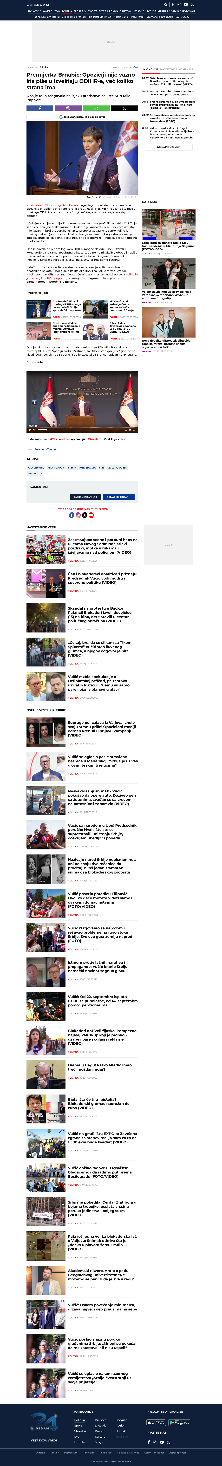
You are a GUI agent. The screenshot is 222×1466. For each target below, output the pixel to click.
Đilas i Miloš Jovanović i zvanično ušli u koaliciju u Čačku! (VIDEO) (123, 327)
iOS (52, 439)
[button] (82, 403)
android (64, 439)
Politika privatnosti (128, 1452)
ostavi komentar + (119, 497)
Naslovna (31, 67)
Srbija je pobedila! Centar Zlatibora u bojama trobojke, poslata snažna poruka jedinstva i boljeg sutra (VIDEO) (102, 1208)
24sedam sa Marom (74, 17)
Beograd (122, 1420)
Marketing (88, 1452)
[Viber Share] (68, 108)
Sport (78, 11)
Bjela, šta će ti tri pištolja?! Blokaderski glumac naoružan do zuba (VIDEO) (99, 1104)
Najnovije (34, 11)
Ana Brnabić (36, 467)
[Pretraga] (165, 5)
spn (101, 467)
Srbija (175, 11)
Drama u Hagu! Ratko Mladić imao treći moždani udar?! (100, 1067)
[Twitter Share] (124, 108)
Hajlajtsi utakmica (100, 17)
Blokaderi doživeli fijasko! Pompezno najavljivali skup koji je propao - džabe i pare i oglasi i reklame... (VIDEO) (102, 1037)
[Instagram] (179, 4)
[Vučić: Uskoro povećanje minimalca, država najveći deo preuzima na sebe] (45, 1314)
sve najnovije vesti (169, 147)
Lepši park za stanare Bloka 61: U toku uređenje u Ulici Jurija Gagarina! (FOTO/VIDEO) (168, 246)
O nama (40, 1452)
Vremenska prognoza (160, 17)
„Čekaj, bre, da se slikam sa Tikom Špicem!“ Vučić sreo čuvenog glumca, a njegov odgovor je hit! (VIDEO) (99, 649)
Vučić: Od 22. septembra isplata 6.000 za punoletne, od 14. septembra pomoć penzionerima (103, 1001)
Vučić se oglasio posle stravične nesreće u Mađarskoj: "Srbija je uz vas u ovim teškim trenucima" (103, 761)
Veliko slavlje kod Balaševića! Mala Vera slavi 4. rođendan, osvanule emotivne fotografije (166, 295)
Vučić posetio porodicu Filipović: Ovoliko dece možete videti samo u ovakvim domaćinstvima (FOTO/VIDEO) (101, 900)
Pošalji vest (105, 1452)
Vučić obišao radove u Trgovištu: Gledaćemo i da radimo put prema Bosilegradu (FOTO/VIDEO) (100, 1172)
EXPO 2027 (182, 17)
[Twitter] (192, 4)
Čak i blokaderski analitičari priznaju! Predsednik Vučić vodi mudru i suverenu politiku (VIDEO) (102, 578)
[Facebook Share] (39, 108)
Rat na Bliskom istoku (46, 17)
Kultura (163, 11)
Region (121, 1426)
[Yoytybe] (185, 4)
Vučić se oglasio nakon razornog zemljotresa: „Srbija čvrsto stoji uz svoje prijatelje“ (99, 1378)
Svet (102, 11)
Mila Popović (56, 467)
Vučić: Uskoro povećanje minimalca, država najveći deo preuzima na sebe (102, 1307)
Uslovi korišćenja (154, 1452)
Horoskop (189, 11)
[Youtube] (91, 515)
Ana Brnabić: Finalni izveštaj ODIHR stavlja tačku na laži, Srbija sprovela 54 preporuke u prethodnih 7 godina (67, 306)
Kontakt (54, 1452)
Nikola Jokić (121, 17)
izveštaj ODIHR (117, 467)
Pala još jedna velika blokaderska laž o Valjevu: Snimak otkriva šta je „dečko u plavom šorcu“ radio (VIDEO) (102, 1243)
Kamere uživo (51, 11)
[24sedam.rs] (37, 5)
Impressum (71, 1452)
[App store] (156, 1422)
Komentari (187, 69)
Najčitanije (168, 69)
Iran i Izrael (137, 17)
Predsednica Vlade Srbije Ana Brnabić (53, 205)
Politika (67, 11)
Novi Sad (122, 1437)
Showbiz (90, 11)
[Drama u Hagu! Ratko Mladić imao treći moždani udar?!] (45, 1074)
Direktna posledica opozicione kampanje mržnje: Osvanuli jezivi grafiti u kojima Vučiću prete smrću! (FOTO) (66, 327)
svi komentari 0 (85, 497)
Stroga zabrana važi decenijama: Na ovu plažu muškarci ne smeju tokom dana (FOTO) (172, 118)
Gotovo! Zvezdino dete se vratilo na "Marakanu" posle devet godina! (172, 93)
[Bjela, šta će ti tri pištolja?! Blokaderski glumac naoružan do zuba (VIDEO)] (45, 1109)
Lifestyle (139, 11)
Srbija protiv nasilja (82, 467)
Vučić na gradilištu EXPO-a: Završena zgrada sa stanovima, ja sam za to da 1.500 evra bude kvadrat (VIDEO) (102, 1138)
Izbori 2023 (35, 473)
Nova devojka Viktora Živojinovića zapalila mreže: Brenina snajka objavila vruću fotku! (166, 344)
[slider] (82, 426)
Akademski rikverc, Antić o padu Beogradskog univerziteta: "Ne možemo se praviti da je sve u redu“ (101, 1275)
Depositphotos (177, 1452)
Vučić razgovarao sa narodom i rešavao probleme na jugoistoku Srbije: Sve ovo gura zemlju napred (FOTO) (100, 934)
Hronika (112, 11)
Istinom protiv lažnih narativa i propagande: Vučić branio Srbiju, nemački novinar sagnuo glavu (98, 967)
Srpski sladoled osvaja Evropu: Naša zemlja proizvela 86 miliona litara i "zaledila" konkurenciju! (172, 105)
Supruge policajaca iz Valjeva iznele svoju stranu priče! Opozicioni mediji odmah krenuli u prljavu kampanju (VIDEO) (102, 729)
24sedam (94, 439)
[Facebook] (172, 4)
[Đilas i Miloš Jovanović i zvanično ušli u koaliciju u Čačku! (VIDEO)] (95, 331)
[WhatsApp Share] (96, 108)
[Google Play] (179, 1422)
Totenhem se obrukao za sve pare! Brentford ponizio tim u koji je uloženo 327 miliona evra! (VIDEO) (171, 81)
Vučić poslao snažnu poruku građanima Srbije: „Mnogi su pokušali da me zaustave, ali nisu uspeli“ (103, 1343)
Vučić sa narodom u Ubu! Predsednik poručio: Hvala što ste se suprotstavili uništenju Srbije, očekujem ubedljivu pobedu (102, 832)
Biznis (151, 11)
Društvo (125, 11)
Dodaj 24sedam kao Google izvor (84, 117)
